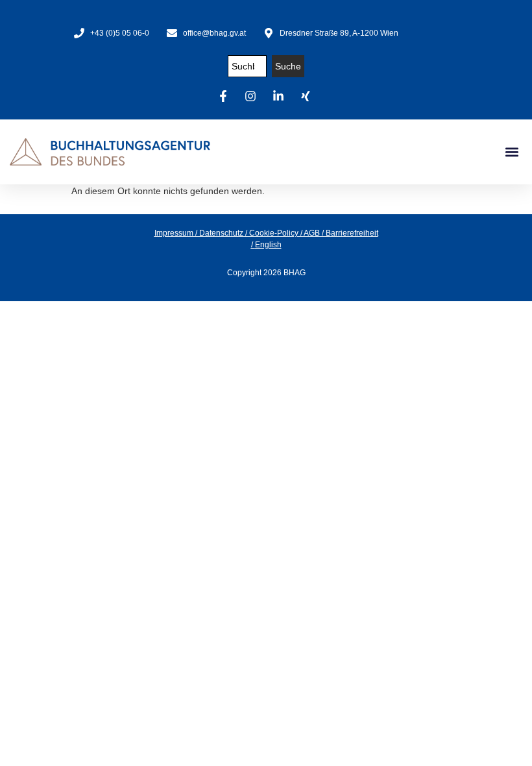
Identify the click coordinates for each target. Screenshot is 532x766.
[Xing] (307, 96)
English (268, 244)
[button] (511, 152)
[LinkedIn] (280, 96)
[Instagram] (252, 96)
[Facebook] (225, 96)
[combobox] (247, 66)
